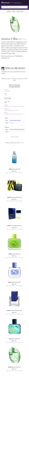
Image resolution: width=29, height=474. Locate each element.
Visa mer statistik (14, 136)
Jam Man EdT (14, 338)
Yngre (7, 129)
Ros (14, 110)
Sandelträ (6, 114)
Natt (7, 122)
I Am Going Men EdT (14, 225)
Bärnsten (11, 114)
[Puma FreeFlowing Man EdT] (14, 298)
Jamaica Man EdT (14, 367)
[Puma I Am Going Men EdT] (14, 213)
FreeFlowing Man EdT (14, 310)
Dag (7, 120)
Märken (9, 11)
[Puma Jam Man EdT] (14, 327)
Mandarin (6, 106)
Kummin (18, 106)
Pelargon (10, 110)
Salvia (14, 106)
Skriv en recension (14, 86)
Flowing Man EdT (14, 282)
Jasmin (16, 110)
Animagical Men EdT (14, 197)
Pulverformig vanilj (18, 114)
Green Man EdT (14, 254)
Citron (10, 106)
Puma (13, 11)
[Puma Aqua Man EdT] (14, 157)
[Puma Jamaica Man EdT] (14, 355)
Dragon (22, 106)
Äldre (7, 131)
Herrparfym (7, 91)
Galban (6, 110)
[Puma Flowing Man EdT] (14, 270)
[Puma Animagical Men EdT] (14, 185)
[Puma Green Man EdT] (14, 242)
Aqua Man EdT (14, 169)
